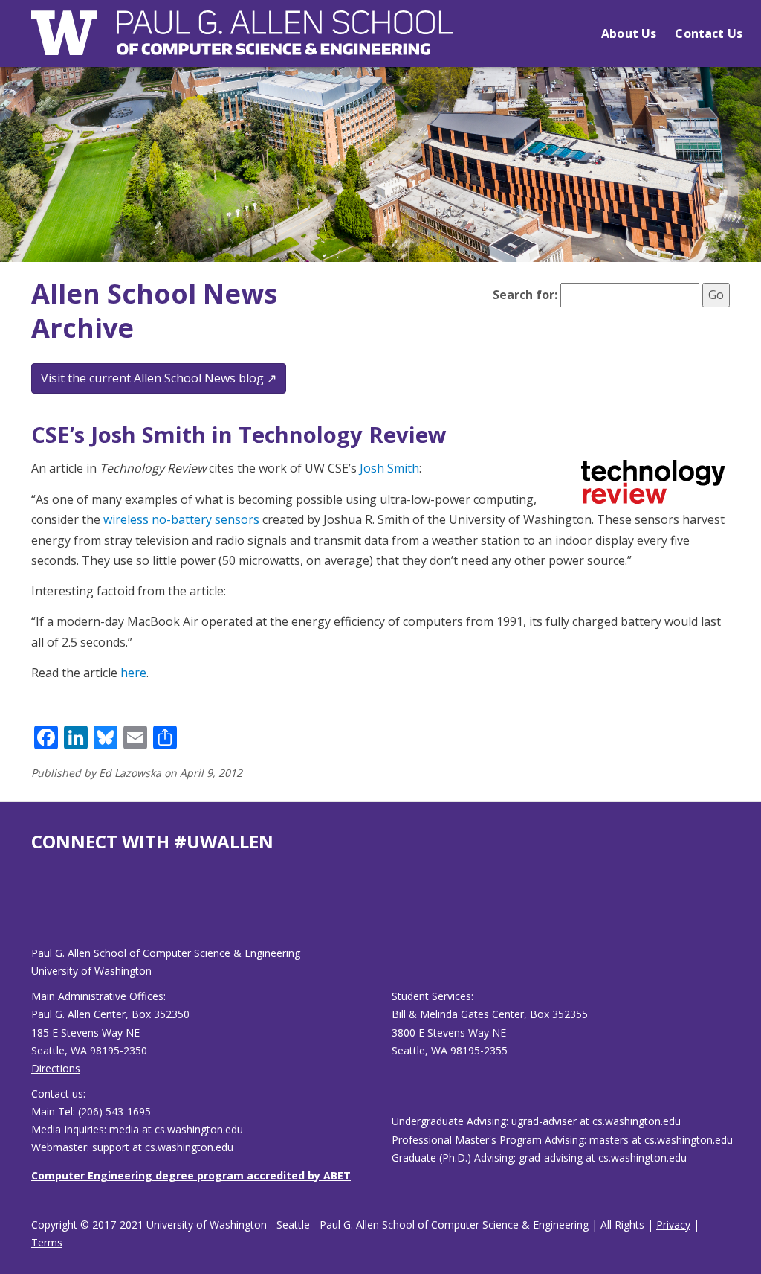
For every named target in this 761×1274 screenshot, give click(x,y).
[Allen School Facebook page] (35, 910)
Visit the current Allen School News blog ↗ (158, 378)
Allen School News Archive (154, 311)
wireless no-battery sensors (181, 519)
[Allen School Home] (242, 42)
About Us (628, 33)
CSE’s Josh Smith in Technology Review (239, 434)
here (133, 673)
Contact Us (708, 33)
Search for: (525, 295)
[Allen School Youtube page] (42, 910)
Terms (46, 1242)
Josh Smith (389, 468)
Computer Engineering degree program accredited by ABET (191, 1175)
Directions (55, 1068)
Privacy (673, 1224)
